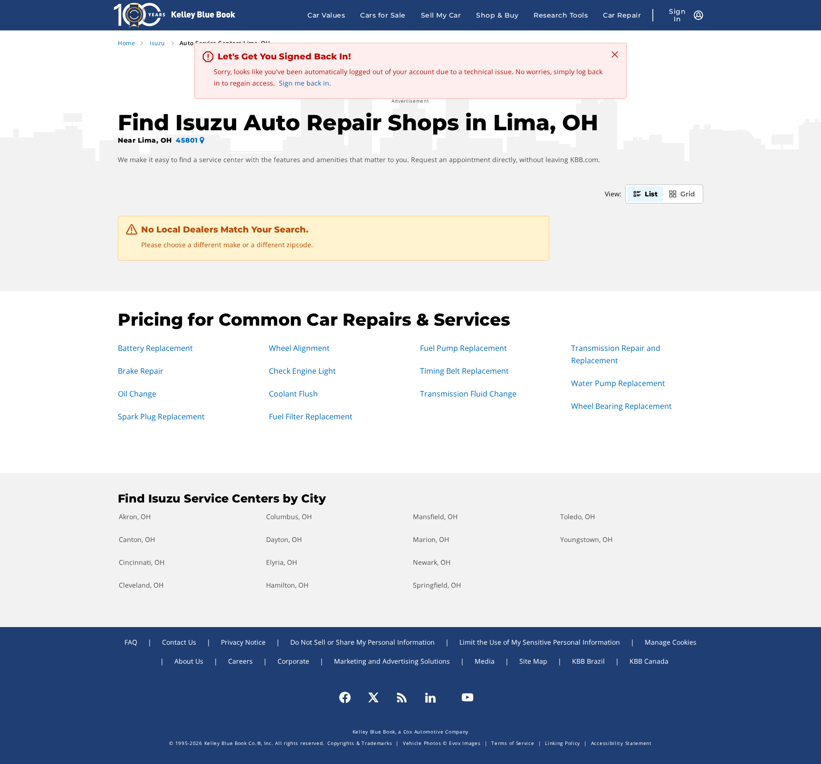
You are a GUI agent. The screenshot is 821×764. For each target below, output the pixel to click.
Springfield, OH (437, 585)
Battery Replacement (155, 348)
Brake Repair (140, 371)
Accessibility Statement (621, 743)
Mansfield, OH (435, 516)
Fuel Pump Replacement (463, 348)
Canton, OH (137, 539)
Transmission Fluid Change (468, 393)
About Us (188, 661)
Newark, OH (431, 562)
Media (485, 661)
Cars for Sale (383, 15)
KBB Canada (649, 661)
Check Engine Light (302, 371)
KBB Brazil (588, 661)
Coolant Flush (293, 393)
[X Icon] (373, 697)
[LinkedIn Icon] (430, 697)
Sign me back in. (305, 82)
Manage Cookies (671, 642)
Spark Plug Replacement (161, 416)
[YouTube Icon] (463, 697)
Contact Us (179, 642)
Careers (240, 661)
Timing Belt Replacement (464, 371)
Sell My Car (441, 15)
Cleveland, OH (141, 585)
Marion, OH (431, 539)
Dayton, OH (284, 539)
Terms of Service (512, 743)
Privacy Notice (243, 642)
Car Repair (622, 15)
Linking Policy (562, 743)
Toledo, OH (577, 516)
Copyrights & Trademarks (359, 743)
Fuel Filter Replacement (311, 416)
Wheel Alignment (299, 348)
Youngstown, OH (586, 539)
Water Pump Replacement (618, 383)
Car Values (326, 15)
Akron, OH (135, 516)
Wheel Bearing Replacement (621, 406)
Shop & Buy (497, 15)
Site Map (533, 661)
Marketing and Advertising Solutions (392, 661)
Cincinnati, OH (141, 562)
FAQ (130, 642)
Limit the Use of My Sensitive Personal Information (539, 642)
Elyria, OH (281, 562)
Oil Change (137, 393)
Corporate (293, 661)
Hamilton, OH (287, 585)
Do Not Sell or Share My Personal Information (362, 642)
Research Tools (561, 15)
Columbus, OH (289, 516)
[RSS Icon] (402, 697)
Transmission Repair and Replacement (615, 354)
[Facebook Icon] (349, 697)
